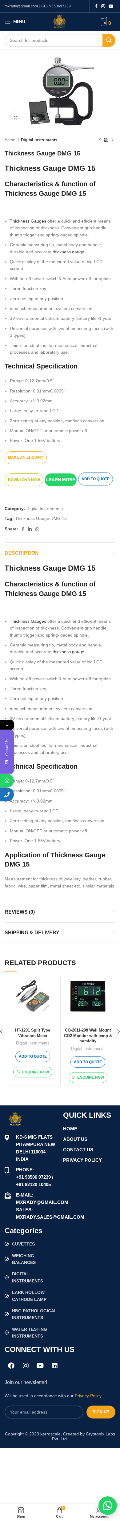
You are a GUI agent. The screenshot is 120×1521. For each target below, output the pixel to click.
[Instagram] (25, 1365)
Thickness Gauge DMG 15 (41, 518)
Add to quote (96, 479)
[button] (61, 479)
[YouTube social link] (111, 6)
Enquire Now (35, 1072)
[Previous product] (100, 140)
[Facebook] (11, 1365)
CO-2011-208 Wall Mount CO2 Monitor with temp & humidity (88, 1035)
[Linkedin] (54, 1365)
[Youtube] (40, 1365)
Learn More (60, 479)
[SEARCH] (108, 40)
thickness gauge (68, 251)
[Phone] (7, 794)
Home (10, 140)
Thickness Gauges (28, 221)
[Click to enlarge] (15, 118)
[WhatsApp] (7, 780)
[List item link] (31, 1244)
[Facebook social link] (96, 6)
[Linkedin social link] (30, 529)
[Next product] (112, 140)
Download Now (24, 480)
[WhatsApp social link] (37, 529)
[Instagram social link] (103, 6)
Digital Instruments (39, 140)
